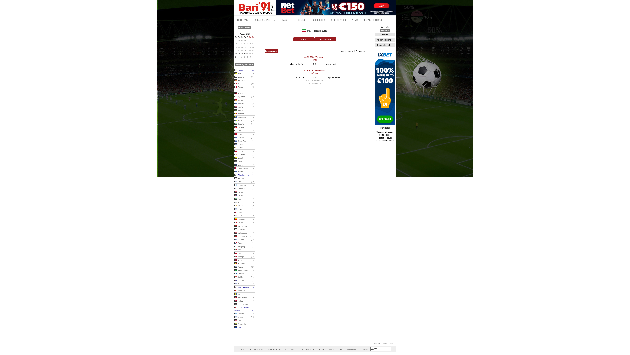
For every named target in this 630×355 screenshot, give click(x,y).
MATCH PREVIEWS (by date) (253, 349)
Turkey (245, 300)
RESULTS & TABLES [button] (264, 19)
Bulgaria (245, 123)
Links (340, 349)
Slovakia (245, 280)
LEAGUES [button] (286, 19)
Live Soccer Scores (385, 140)
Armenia (245, 100)
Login (386, 27)
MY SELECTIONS (373, 19)
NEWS (355, 19)
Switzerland (245, 297)
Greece (245, 181)
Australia (245, 103)
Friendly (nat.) (245, 175)
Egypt (245, 161)
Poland (245, 253)
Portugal (245, 256)
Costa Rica (245, 141)
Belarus (245, 110)
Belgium (245, 113)
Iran (245, 198)
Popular (384, 34)
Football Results (385, 137)
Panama (245, 243)
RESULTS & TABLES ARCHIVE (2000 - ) (317, 349)
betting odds (384, 134)
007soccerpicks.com (385, 131)
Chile (245, 130)
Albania (245, 93)
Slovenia (245, 283)
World (245, 327)
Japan (245, 212)
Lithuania (245, 219)
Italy (245, 83)
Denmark (245, 154)
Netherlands (245, 232)
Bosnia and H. (245, 117)
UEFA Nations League (244, 308)
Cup (303, 39)
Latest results (271, 51)
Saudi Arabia (245, 270)
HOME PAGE (243, 19)
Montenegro (245, 226)
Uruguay (245, 317)
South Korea (245, 290)
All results (360, 50)
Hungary (245, 191)
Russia (245, 266)
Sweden (245, 294)
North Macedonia (245, 236)
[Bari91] (255, 7)
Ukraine (245, 313)
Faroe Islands (245, 168)
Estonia (245, 164)
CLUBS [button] (301, 19)
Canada (245, 127)
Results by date (384, 45)
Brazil (245, 120)
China (245, 134)
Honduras (245, 188)
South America (245, 287)
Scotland (245, 273)
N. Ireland (245, 229)
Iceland (245, 195)
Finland (245, 171)
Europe (245, 70)
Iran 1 (244, 202)
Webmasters (351, 349)
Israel (245, 209)
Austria (245, 107)
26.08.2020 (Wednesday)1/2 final (314, 72)
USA (245, 320)
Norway (245, 239)
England (245, 76)
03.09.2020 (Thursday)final (314, 58)
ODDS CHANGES (338, 19)
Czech (245, 151)
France (245, 87)
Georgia (245, 178)
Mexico (245, 222)
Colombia (245, 137)
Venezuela (245, 323)
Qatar (245, 260)
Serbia (245, 277)
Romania (245, 263)
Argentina (245, 96)
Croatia (245, 144)
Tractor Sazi (330, 63)
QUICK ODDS (318, 19)
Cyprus (245, 147)
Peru (245, 249)
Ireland (245, 205)
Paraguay (245, 246)
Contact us (364, 349)
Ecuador (245, 157)
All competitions (384, 39)
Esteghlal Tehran (296, 63)
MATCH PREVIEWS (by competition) (283, 349)
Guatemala (245, 185)
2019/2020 (325, 39)
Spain (245, 73)
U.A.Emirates (245, 304)
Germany (245, 80)
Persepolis (299, 77)
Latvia (245, 215)
